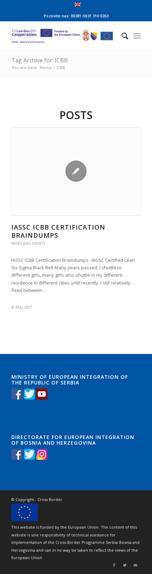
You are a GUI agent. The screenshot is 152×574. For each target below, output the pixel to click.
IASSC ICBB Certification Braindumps (58, 231)
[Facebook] (114, 565)
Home (46, 67)
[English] (78, 5)
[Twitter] (124, 565)
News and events (28, 243)
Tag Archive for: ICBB (39, 60)
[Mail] (135, 565)
